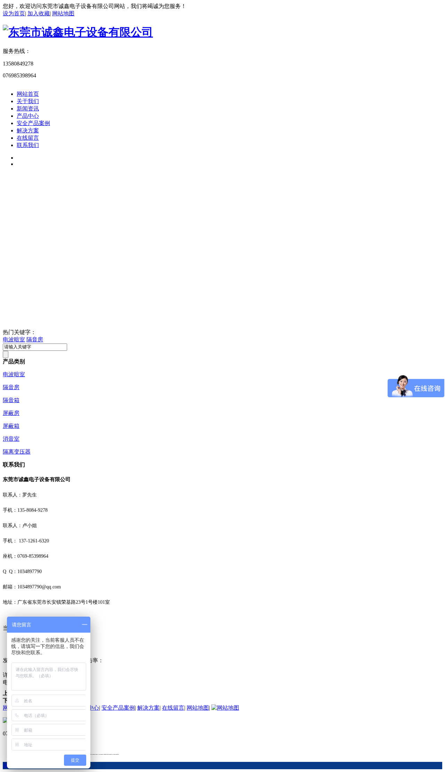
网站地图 (63, 13)
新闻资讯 (28, 108)
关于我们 (28, 101)
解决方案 (28, 130)
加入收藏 (38, 13)
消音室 (11, 439)
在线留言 (28, 138)
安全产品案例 (33, 123)
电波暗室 (14, 339)
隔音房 (34, 339)
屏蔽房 (11, 413)
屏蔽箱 (11, 426)
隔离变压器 (17, 452)
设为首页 (14, 13)
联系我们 (28, 145)
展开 (8, 765)
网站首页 (28, 94)
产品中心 (28, 116)
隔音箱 (11, 400)
